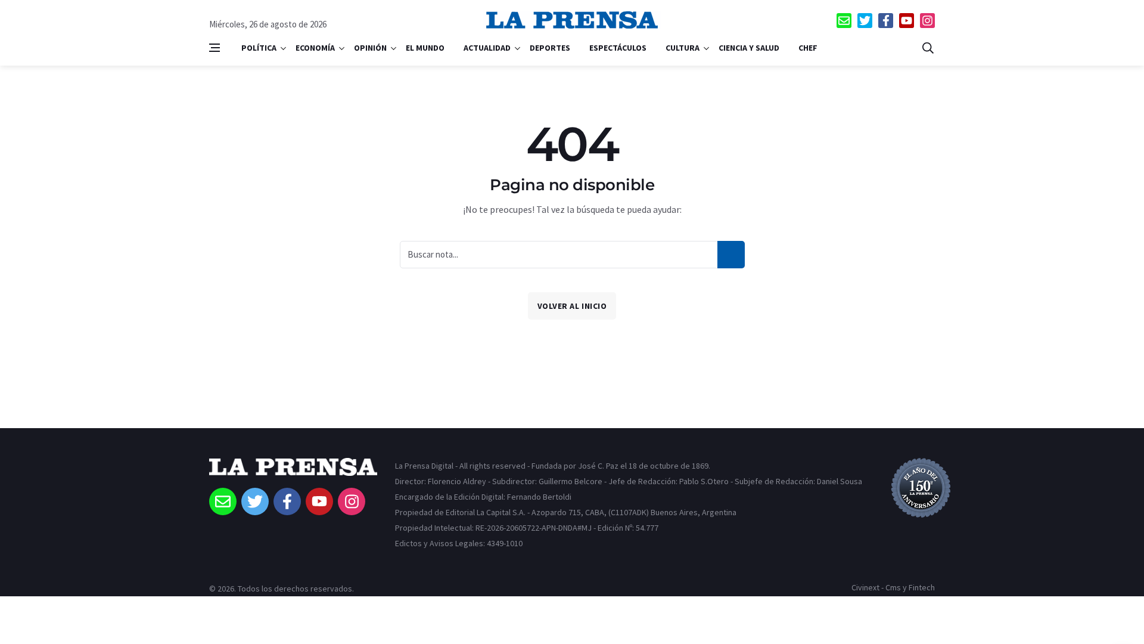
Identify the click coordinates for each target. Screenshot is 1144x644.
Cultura (683, 47)
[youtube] (906, 20)
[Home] (293, 473)
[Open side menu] (214, 48)
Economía (315, 47)
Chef (807, 47)
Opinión (370, 47)
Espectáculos (617, 47)
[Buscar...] (928, 48)
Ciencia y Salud (749, 47)
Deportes (550, 47)
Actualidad (487, 47)
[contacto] (844, 20)
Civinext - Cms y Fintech (893, 587)
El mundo (425, 47)
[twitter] (864, 20)
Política (258, 47)
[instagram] (927, 20)
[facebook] (885, 20)
